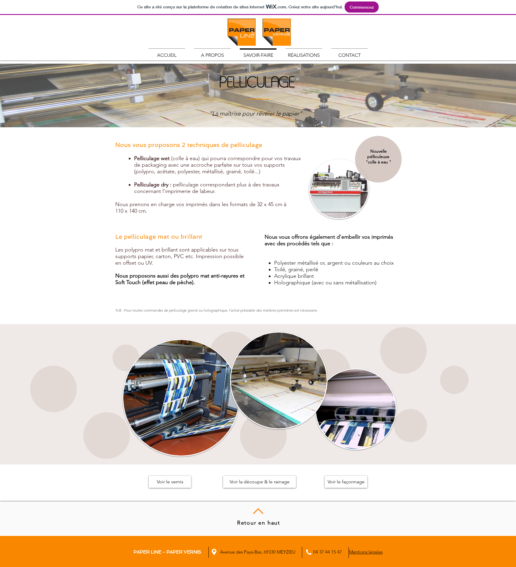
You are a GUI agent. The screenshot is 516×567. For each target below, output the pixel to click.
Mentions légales (366, 552)
